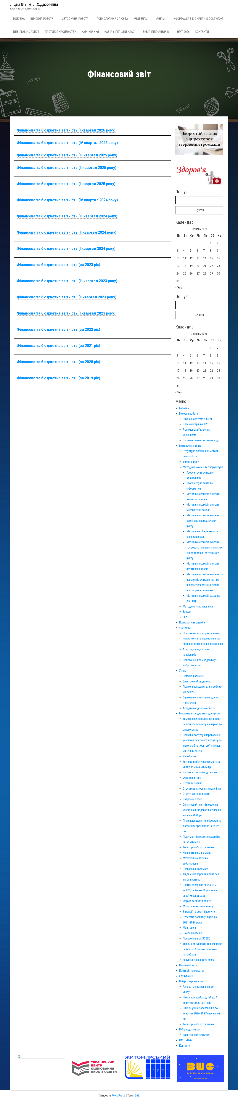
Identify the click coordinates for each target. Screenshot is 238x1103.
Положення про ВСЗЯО (196, 938)
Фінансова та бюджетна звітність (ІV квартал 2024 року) (67, 200)
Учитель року (191, 462)
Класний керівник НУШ (196, 424)
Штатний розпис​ (192, 783)
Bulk (137, 1095)
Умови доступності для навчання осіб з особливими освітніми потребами (202, 949)
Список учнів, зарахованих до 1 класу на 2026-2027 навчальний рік (202, 1013)
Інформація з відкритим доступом (198, 18)
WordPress (118, 1095)
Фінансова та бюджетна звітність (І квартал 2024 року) (66, 248)
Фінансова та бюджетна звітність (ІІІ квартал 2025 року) (67, 155)
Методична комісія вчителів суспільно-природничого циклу (203, 521)
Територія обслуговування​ (198, 847)
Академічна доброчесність (199, 708)
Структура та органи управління (202, 788)
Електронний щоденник (197, 681)
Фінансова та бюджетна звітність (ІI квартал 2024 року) (66, 232)
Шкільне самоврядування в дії (201, 440)
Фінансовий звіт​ (192, 778)
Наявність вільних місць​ (197, 852)
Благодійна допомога (195, 869)
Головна (19, 18)
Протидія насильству (60, 31)
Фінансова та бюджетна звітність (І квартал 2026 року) (66, 130)
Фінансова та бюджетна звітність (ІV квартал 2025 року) (67, 142)
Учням (160, 18)
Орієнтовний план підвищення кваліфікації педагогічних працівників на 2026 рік (202, 810)
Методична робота (75, 18)
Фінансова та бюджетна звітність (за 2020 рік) (58, 362)
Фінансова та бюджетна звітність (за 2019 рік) (58, 378)
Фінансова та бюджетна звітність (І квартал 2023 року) (66, 313)
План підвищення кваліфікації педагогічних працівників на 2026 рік (202, 826)
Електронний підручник (196, 1035)
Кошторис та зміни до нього (200, 772)
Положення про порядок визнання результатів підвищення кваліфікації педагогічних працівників (203, 638)
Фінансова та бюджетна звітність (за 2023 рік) (58, 264)
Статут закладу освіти (196, 794)
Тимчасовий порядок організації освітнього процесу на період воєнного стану (203, 724)
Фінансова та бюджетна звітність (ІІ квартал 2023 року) (66, 297)
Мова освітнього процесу (198, 906)
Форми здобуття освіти (197, 901)
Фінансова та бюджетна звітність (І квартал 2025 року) (66, 184)
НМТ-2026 (183, 31)
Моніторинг (189, 927)
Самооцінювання (192, 933)
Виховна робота (42, 18)
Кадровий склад (192, 799)
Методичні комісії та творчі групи (203, 467)
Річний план (190, 756)
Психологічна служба (112, 18)
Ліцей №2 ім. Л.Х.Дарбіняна (34, 4)
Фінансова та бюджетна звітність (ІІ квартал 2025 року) (66, 167)
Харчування (90, 31)
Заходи (187, 611)
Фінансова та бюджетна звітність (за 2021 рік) (58, 345)
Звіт (185, 617)
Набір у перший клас (119, 31)
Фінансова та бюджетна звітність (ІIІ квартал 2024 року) (67, 216)
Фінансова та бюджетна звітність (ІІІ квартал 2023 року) (67, 281)
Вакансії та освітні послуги (199, 911)
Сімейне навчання (193, 676)
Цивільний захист (26, 31)
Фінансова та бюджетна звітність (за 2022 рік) (58, 329)
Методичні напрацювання (198, 606)
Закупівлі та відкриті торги (198, 960)
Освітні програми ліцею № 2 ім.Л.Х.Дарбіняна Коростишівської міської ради (200, 890)
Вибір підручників (156, 31)
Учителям (141, 18)
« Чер (178, 287)
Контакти (202, 31)
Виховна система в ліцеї (197, 419)
